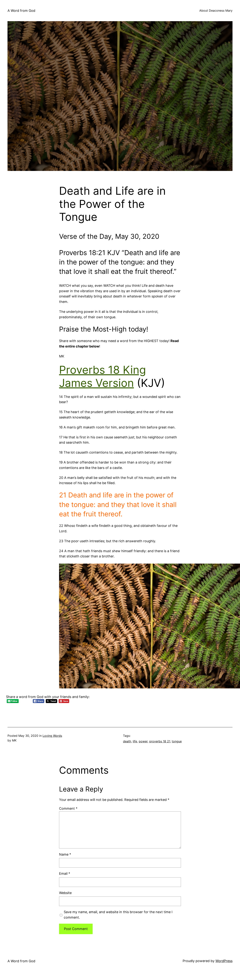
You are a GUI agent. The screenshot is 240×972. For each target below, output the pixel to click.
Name (65, 854)
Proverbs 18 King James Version (102, 376)
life (135, 741)
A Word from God (21, 11)
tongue (177, 741)
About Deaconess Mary (215, 10)
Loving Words (52, 736)
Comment (68, 808)
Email (64, 873)
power (143, 741)
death (127, 741)
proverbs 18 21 (159, 741)
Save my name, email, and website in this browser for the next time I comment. (118, 914)
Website (65, 893)
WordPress (223, 961)
